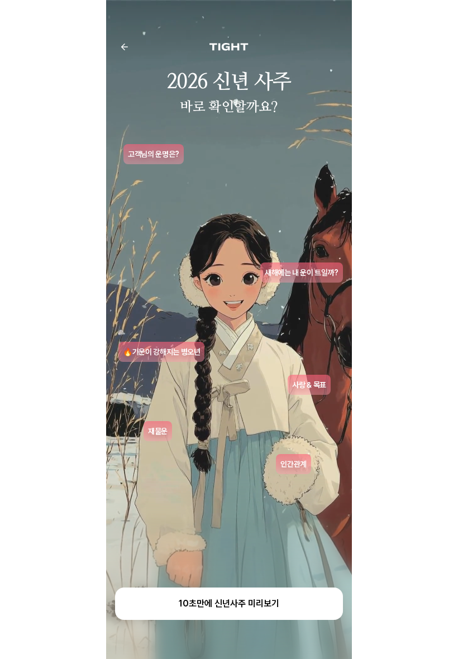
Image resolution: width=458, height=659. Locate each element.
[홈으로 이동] (229, 47)
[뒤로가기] (125, 47)
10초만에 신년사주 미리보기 (229, 603)
